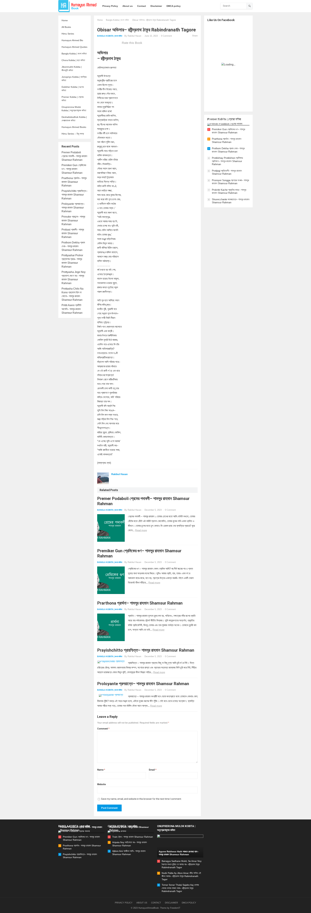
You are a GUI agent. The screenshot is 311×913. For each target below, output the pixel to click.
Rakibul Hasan (134, 36)
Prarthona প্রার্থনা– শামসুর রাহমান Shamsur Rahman (74, 182)
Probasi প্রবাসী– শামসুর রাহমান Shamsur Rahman (73, 233)
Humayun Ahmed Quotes (74, 47)
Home (65, 20)
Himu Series (68, 33)
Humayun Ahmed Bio (72, 40)
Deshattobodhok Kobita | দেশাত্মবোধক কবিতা (74, 119)
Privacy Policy (123, 903)
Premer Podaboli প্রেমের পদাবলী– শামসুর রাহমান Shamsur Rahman (74, 156)
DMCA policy (189, 903)
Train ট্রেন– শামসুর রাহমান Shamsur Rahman (132, 836)
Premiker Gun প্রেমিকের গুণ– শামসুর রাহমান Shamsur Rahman (74, 169)
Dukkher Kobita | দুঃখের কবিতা (73, 89)
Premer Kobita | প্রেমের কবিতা (73, 99)
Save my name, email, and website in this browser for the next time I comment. (141, 799)
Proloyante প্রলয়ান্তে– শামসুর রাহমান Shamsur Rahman (73, 207)
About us (141, 903)
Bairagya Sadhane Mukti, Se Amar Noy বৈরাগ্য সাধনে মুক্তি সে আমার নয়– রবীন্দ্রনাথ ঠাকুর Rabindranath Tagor (182, 864)
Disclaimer (171, 903)
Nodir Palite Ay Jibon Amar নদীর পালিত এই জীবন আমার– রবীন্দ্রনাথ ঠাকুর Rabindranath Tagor (181, 876)
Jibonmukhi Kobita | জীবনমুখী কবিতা (72, 69)
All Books (66, 27)
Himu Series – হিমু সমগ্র (73, 133)
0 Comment (166, 36)
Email (152, 769)
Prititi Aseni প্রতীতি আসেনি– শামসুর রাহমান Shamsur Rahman (72, 309)
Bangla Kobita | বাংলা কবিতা (74, 53)
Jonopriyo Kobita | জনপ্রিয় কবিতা (74, 79)
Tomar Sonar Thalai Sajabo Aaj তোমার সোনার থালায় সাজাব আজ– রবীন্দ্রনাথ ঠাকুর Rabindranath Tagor (180, 888)
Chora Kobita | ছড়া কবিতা (73, 60)
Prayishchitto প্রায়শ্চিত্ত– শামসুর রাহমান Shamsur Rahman (74, 195)
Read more (141, 530)
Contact (156, 903)
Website (101, 784)
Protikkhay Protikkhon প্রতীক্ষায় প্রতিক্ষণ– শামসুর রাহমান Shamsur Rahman (227, 161)
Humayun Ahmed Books (74, 127)
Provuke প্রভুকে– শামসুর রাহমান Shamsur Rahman (73, 220)
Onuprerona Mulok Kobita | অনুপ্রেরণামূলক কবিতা (74, 109)
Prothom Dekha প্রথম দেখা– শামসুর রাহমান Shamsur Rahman (73, 246)
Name (101, 769)
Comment (103, 728)
